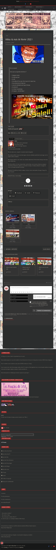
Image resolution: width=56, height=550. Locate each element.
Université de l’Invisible (24, 9)
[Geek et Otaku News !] (2, 8)
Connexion (49, 282)
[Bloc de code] (26, 292)
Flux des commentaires (5, 499)
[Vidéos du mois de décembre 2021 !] (12, 218)
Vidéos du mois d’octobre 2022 (13, 238)
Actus (9, 6)
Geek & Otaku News (34, 305)
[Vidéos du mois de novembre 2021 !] (28, 218)
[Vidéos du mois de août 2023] (44, 258)
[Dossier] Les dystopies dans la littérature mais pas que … (30, 1)
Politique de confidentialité (7, 481)
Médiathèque (39, 6)
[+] (32, 292)
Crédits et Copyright (7, 478)
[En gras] (11, 292)
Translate (11, 436)
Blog (35, 9)
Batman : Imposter (11, 249)
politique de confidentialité (38, 306)
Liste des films (5, 457)
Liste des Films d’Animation (8, 460)
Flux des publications (5, 496)
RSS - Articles (6, 427)
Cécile (13, 42)
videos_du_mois (16, 133)
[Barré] (18, 292)
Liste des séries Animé (7, 451)
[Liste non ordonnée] (22, 292)
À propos (12, 138)
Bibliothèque (18, 6)
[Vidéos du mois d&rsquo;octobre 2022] (12, 233)
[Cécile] (11, 141)
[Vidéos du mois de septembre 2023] (28, 258)
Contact (4, 475)
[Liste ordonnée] (20, 292)
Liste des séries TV (6, 454)
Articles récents (18, 138)
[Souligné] (16, 292)
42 (40, 9)
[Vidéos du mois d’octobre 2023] (12, 258)
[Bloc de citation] (24, 292)
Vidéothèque (28, 6)
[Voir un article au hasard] (54, 8)
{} (29, 292)
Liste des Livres (6, 469)
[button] (11, 6)
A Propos (4, 472)
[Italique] (13, 292)
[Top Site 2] (1, 415)
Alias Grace (46, 249)
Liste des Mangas (6, 466)
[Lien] (28, 292)
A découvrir (11, 9)
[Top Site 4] (3, 415)
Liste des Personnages (7, 463)
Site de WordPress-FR (5, 502)
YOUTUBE (24, 133)
